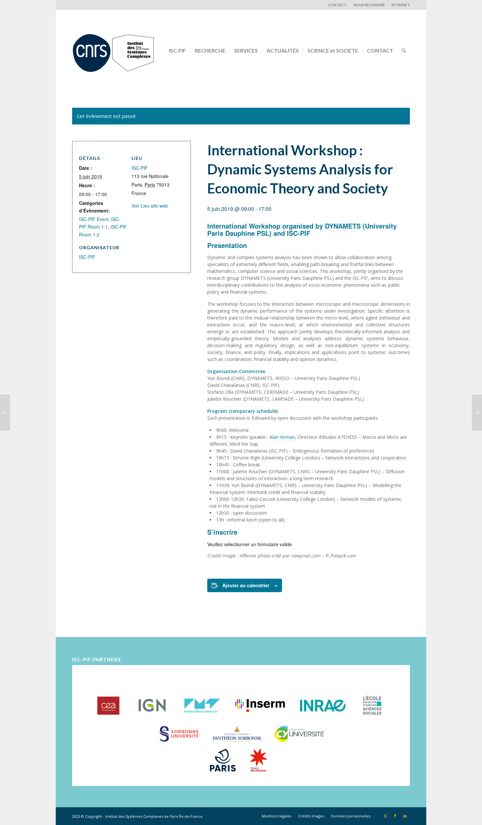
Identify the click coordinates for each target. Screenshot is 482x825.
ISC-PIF (139, 168)
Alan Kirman (282, 437)
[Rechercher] (403, 51)
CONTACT (337, 5)
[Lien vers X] (385, 816)
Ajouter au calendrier (245, 585)
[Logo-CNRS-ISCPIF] (113, 51)
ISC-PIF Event (94, 219)
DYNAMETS (343, 226)
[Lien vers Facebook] (395, 816)
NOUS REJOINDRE (369, 5)
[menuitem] (337, 5)
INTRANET (401, 5)
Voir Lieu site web (149, 205)
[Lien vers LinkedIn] (405, 816)
